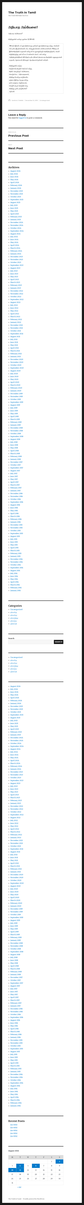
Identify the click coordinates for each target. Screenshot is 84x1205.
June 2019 (14, 411)
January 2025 (15, 219)
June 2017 (14, 476)
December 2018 (16, 428)
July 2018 (14, 442)
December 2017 (16, 462)
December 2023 (16, 257)
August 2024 (15, 234)
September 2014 (16, 568)
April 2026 (14, 182)
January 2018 (15, 459)
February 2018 (16, 456)
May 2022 (14, 311)
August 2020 (15, 371)
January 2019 (15, 425)
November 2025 (16, 194)
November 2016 (16, 496)
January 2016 (15, 522)
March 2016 (15, 516)
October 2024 (15, 228)
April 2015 (14, 548)
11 (20, 1170)
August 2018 (15, 439)
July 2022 (14, 305)
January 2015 (15, 556)
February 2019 (16, 422)
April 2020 (14, 382)
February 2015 (16, 553)
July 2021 (13, 339)
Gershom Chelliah (17, 100)
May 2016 (14, 511)
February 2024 (16, 251)
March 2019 (15, 419)
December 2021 (16, 325)
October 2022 (15, 297)
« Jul (19, 1187)
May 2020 (14, 379)
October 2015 (15, 531)
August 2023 (15, 268)
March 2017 (15, 485)
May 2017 (14, 479)
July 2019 (13, 408)
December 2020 (16, 359)
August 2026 (15, 171)
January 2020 (15, 391)
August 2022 (15, 302)
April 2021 (14, 348)
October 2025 (15, 197)
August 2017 (15, 471)
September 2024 (17, 231)
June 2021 (14, 342)
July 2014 (13, 573)
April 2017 (14, 482)
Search (11, 638)
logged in (22, 118)
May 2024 (14, 242)
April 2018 (14, 451)
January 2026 (15, 188)
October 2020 (15, 365)
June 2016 (14, 508)
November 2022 (16, 294)
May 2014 (14, 579)
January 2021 (15, 356)
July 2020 (14, 374)
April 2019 (14, 416)
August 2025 (15, 202)
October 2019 (15, 399)
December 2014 (16, 559)
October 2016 (15, 499)
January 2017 (15, 491)
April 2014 (14, 582)
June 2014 (14, 576)
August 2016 (15, 505)
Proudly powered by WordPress (33, 1199)
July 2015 (13, 539)
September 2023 (16, 265)
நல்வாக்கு (13, 612)
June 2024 (14, 239)
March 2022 (15, 317)
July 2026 (14, 174)
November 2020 (16, 362)
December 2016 (16, 493)
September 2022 (16, 299)
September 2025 (16, 200)
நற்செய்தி (13, 624)
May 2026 (14, 180)
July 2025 (14, 205)
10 (12, 1170)
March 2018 (15, 453)
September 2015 (16, 533)
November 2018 (16, 431)
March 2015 (15, 551)
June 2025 (14, 208)
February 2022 (16, 319)
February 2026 (16, 185)
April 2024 (14, 245)
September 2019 (16, 402)
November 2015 (16, 528)
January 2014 (15, 590)
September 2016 (16, 502)
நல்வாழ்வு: (13, 621)
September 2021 (16, 334)
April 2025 (14, 214)
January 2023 (15, 288)
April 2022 (14, 314)
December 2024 (16, 222)
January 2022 (15, 322)
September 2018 (16, 436)
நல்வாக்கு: (13, 615)
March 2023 (15, 282)
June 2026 (14, 177)
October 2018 (15, 434)
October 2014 (15, 565)
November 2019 (16, 396)
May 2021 (14, 345)
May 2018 (14, 448)
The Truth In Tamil (22, 12)
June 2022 (14, 308)
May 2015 (14, 545)
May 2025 (14, 211)
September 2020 (17, 368)
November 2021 (16, 328)
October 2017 (15, 465)
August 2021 (15, 336)
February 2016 (16, 519)
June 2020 (14, 376)
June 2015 (14, 542)
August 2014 (15, 570)
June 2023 (14, 274)
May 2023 (14, 277)
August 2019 (15, 405)
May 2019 (14, 414)
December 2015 (16, 525)
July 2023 (14, 271)
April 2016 (14, 513)
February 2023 (16, 285)
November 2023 (16, 259)
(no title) (13, 1125)
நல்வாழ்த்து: (14, 618)
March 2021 (15, 351)
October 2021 (15, 331)
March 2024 (15, 248)
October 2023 (15, 262)
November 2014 (16, 562)
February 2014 (16, 588)
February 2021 (16, 354)
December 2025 (16, 191)
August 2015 (15, 536)
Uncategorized (45, 100)
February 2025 (16, 217)
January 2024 (15, 254)
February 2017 (16, 488)
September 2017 (16, 468)
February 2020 (16, 388)
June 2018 (14, 445)
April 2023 (14, 279)
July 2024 (14, 237)
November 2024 (16, 225)
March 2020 (15, 385)
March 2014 (15, 585)
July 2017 (13, 473)
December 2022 (16, 291)
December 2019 (16, 394)
